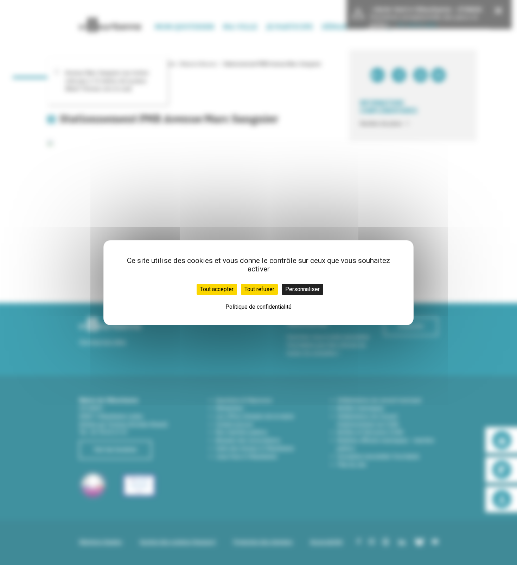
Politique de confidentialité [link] (258, 306)
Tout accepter (217, 289)
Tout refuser (259, 289)
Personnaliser (302, 289)
